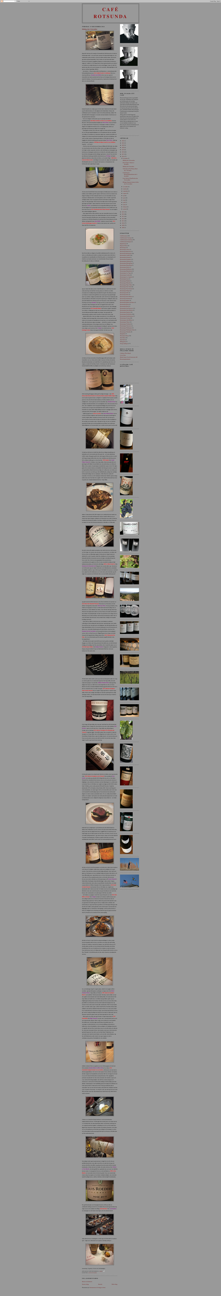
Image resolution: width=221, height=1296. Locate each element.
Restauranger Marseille (125, 283)
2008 (123, 227)
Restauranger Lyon (124, 279)
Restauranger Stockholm (125, 314)
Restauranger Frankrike (125, 259)
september (125, 191)
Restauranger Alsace (124, 249)
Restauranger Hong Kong (126, 265)
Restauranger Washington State (127, 330)
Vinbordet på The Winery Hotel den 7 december (130, 169)
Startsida (100, 1284)
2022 (123, 145)
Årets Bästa (122, 337)
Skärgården (122, 333)
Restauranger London (125, 275)
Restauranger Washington (126, 328)
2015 (123, 212)
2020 (123, 147)
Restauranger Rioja (124, 304)
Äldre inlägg (114, 1284)
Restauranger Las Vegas (125, 273)
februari (125, 207)
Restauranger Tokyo (124, 322)
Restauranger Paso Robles (126, 296)
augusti (125, 193)
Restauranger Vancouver (125, 326)
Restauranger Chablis (125, 255)
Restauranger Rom (124, 306)
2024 (123, 140)
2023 (123, 143)
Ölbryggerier (123, 341)
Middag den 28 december (129, 160)
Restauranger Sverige (125, 318)
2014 (123, 214)
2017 (123, 154)
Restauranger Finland (125, 257)
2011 (123, 221)
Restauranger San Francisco (126, 308)
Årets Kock (122, 339)
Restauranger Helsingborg (126, 263)
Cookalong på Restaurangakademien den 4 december (130, 174)
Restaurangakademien (125, 359)
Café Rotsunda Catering (125, 238)
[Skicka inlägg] (104, 1271)
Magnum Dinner (124, 245)
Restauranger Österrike (125, 332)
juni (124, 198)
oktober (125, 189)
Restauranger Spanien (125, 312)
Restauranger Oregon (125, 290)
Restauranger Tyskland (125, 324)
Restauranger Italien (124, 267)
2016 (123, 156)
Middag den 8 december (128, 166)
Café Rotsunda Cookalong (126, 239)
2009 (123, 225)
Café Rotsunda (110, 13)
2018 (123, 152)
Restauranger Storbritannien (126, 316)
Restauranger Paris (124, 294)
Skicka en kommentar (87, 1281)
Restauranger (123, 247)
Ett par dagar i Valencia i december (128, 163)
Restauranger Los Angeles (126, 277)
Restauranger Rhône (124, 300)
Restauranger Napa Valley (126, 285)
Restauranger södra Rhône (126, 320)
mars (124, 204)
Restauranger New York (125, 286)
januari (125, 209)
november (125, 186)
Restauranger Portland (125, 298)
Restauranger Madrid (125, 281)
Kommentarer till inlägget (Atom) (97, 1287)
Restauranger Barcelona (125, 251)
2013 (123, 216)
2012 (123, 218)
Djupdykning (123, 243)
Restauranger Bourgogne (126, 253)
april (124, 202)
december (125, 158)
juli (124, 195)
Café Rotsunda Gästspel (125, 241)
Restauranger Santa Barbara (126, 310)
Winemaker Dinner (124, 335)
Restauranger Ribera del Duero (127, 302)
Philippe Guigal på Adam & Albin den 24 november (131, 183)
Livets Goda (123, 355)
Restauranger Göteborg (125, 261)
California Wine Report (125, 353)
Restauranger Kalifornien (126, 269)
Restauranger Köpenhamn (126, 271)
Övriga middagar (124, 343)
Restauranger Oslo (124, 292)
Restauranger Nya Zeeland (126, 288)
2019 (123, 149)
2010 (123, 223)
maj (124, 200)
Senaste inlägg (85, 1284)
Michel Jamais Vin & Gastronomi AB (128, 357)
